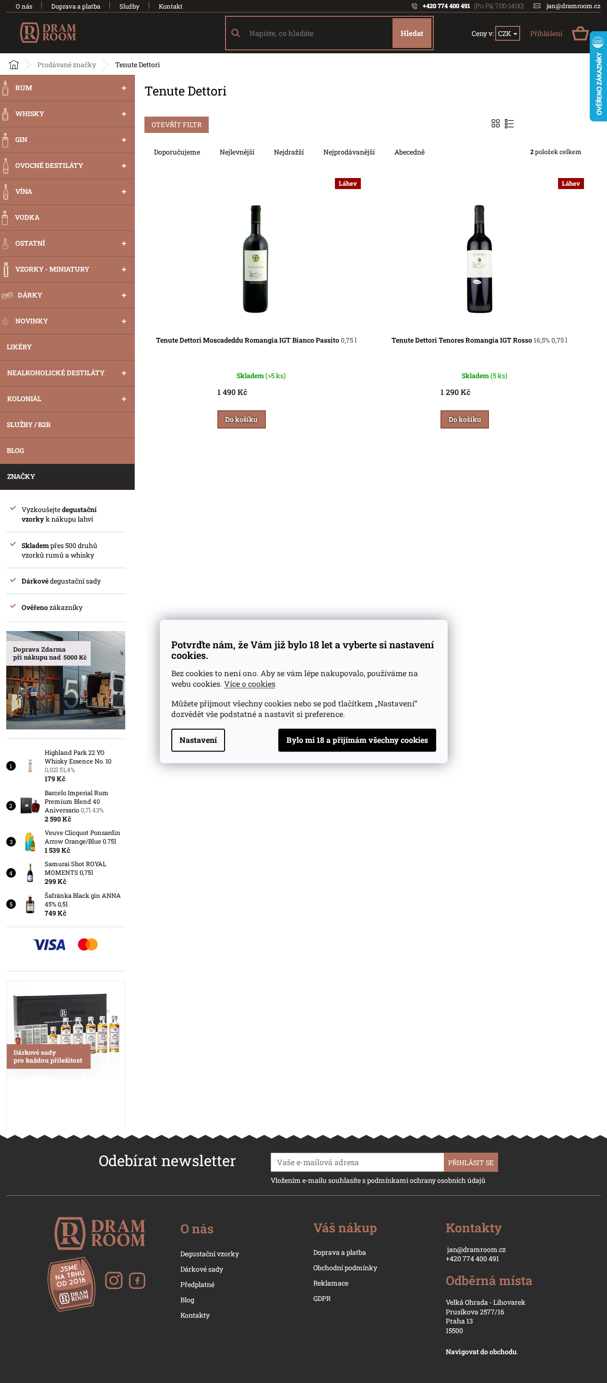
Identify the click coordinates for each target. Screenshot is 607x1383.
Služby (129, 6)
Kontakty (195, 1315)
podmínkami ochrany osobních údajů (426, 1180)
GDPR (322, 1298)
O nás (24, 6)
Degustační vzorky (209, 1253)
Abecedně (409, 151)
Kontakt (171, 6)
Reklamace (330, 1283)
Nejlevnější (237, 151)
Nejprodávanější (349, 151)
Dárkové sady (201, 1269)
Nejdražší (289, 151)
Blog (187, 1299)
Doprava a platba (75, 6)
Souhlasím (357, 740)
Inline (510, 123)
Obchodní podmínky (345, 1267)
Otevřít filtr (177, 124)
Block (497, 123)
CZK (505, 33)
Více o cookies (249, 684)
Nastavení (198, 740)
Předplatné (197, 1284)
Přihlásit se (471, 1162)
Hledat (412, 33)
